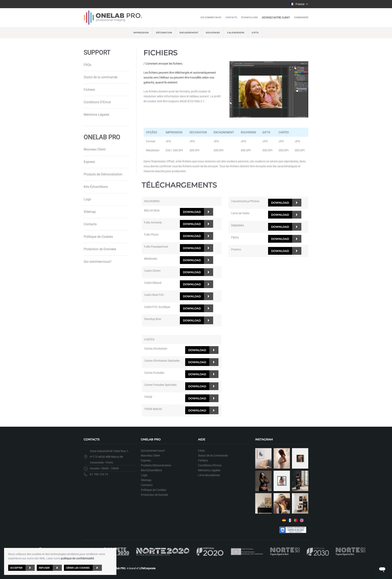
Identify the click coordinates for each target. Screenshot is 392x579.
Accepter (16, 567)
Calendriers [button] (235, 32)
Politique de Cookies (98, 237)
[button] (299, 4)
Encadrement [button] (188, 32)
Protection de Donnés (154, 494)
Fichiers (89, 90)
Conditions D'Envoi (97, 102)
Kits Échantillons (96, 187)
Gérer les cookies (78, 567)
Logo (87, 199)
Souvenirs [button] (213, 32)
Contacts (231, 17)
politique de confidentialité (77, 558)
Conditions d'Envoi (209, 465)
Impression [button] (141, 32)
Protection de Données (100, 249)
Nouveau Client (95, 149)
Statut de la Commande (213, 455)
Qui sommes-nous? (97, 262)
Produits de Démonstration (103, 174)
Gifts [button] (255, 32)
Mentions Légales (96, 115)
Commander (301, 17)
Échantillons (249, 17)
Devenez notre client (276, 17)
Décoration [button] (164, 32)
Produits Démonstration (156, 465)
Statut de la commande (100, 77)
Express (89, 162)
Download (192, 211)
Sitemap (90, 212)
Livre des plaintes (209, 475)
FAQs (87, 65)
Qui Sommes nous (210, 17)
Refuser (44, 567)
